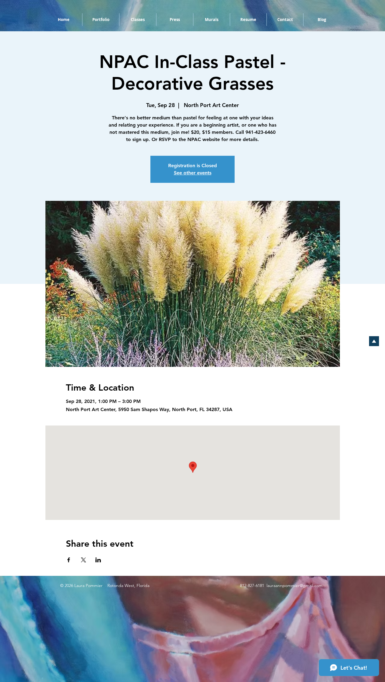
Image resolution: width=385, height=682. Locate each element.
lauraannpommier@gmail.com (294, 585)
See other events (192, 173)
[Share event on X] (83, 560)
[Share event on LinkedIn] (98, 560)
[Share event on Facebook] (69, 560)
